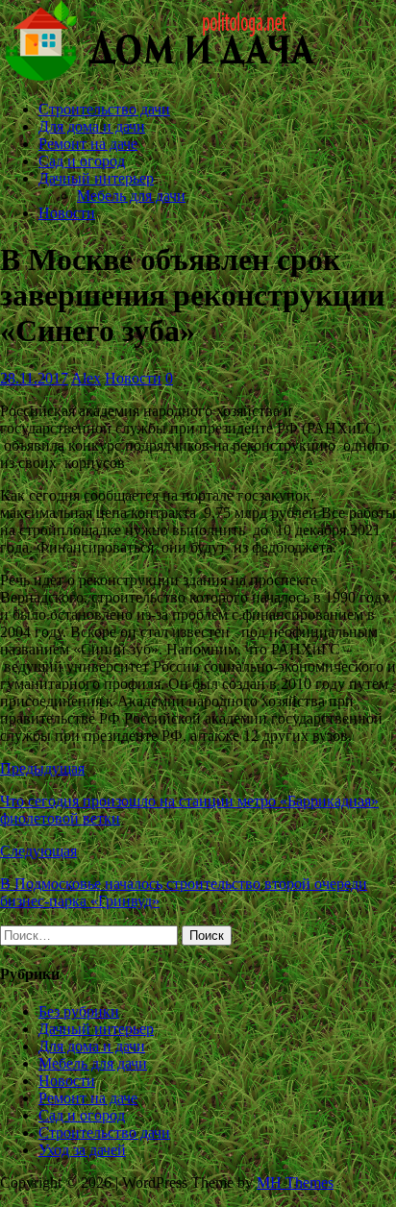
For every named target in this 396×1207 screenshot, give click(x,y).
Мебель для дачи (131, 195)
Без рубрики (78, 1011)
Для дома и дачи (91, 126)
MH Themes (295, 1182)
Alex (86, 378)
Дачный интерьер (96, 178)
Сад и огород (81, 161)
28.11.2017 (34, 378)
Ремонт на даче (87, 143)
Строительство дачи (104, 109)
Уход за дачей (82, 1150)
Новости (66, 213)
